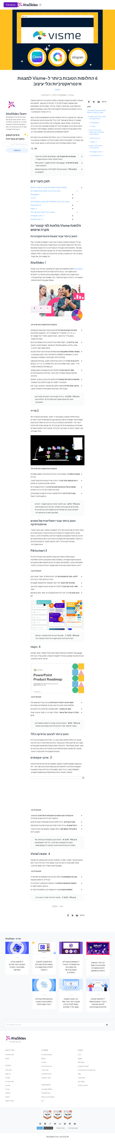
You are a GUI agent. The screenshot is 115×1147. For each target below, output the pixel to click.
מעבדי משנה (9, 1101)
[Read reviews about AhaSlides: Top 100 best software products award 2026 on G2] (68, 1115)
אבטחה (7, 1093)
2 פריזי (93, 126)
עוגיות (7, 1089)
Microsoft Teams (48, 1097)
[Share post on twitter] (94, 101)
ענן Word (81, 1062)
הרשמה (17, 150)
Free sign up (10, 5)
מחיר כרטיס (9, 1050)
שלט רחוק (81, 1081)
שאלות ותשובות (83, 1066)
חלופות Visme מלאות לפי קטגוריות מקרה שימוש (96, 111)
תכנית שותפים (46, 1074)
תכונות (80, 1050)
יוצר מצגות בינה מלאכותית (87, 1070)
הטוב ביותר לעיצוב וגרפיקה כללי (96, 147)
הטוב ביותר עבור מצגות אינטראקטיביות (97, 117)
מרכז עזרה (45, 1070)
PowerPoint (46, 1093)
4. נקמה (94, 142)
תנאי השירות (9, 1081)
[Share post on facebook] (89, 101)
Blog (43, 1058)
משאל (80, 1058)
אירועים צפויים (47, 1066)
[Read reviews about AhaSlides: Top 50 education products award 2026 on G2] (57, 1115)
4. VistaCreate (96, 155)
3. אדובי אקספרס (97, 152)
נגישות (7, 1097)
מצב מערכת (73, 1128)
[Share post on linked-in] (99, 101)
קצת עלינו (8, 1070)
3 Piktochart (95, 138)
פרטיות (7, 1085)
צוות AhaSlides (66, 95)
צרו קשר (8, 1074)
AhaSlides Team (16, 113)
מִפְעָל (7, 1058)
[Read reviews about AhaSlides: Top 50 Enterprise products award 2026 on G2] (47, 1115)
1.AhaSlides (95, 123)
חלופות (57, 89)
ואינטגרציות (46, 1084)
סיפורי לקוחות (46, 1078)
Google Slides (47, 1089)
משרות (7, 1078)
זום (43, 1101)
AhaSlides (78, 269)
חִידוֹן (79, 1054)
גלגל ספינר (81, 1078)
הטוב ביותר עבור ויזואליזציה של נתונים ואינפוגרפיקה (96, 132)
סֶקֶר (79, 1074)
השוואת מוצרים (47, 1054)
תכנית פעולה (9, 1054)
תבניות (44, 1062)
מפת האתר (60, 1128)
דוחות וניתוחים (83, 1085)
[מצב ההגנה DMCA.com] (45, 1128)
